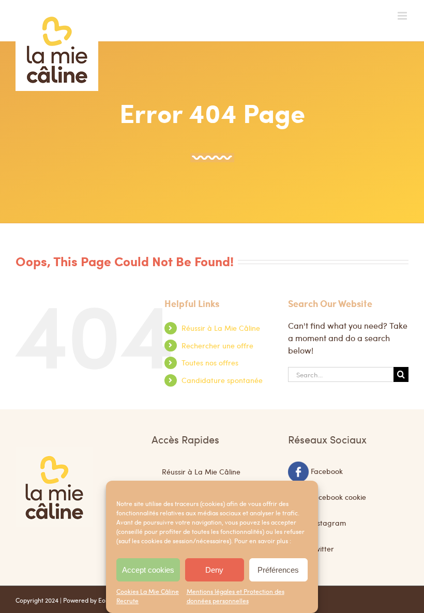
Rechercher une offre (217, 345)
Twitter (322, 548)
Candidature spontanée (222, 380)
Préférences (278, 569)
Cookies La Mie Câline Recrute (147, 596)
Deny (214, 569)
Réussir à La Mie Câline (220, 328)
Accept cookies (148, 569)
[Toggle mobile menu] (403, 15)
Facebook (327, 471)
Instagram (328, 522)
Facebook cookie (338, 497)
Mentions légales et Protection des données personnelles (235, 596)
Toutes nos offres (209, 362)
